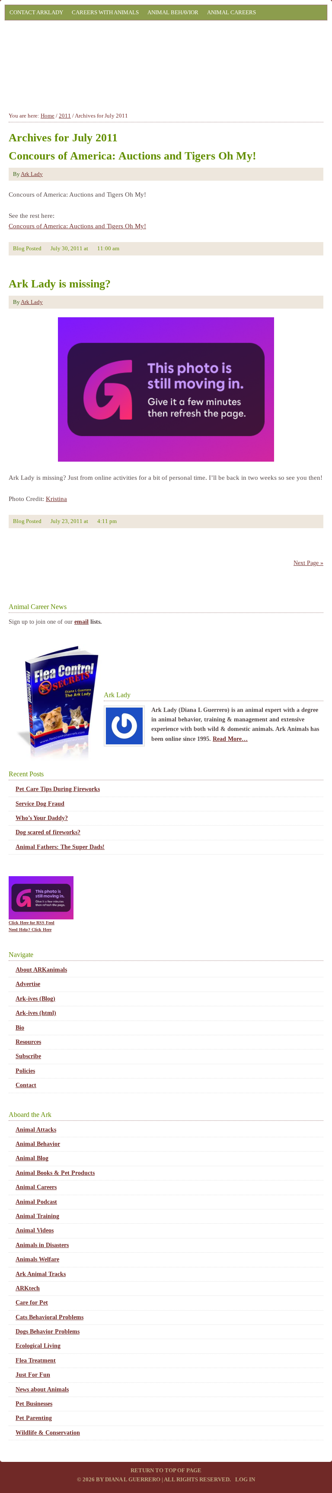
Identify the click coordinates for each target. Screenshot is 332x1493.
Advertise (28, 984)
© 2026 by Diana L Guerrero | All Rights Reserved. (154, 1479)
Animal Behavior (172, 12)
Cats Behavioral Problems (49, 1317)
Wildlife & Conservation (48, 1432)
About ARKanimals (41, 970)
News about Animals (42, 1389)
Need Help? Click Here (30, 929)
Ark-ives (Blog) (35, 998)
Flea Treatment (36, 1360)
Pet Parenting (34, 1418)
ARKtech (28, 1288)
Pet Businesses (34, 1403)
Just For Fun (33, 1375)
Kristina (56, 498)
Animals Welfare (37, 1259)
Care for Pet (32, 1302)
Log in (245, 1479)
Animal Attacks (36, 1129)
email (81, 622)
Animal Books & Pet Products (55, 1173)
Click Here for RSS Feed (31, 922)
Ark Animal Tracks (41, 1274)
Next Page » (308, 563)
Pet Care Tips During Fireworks (58, 789)
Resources (28, 1042)
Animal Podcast (36, 1202)
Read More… (230, 739)
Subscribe (28, 1056)
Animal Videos (35, 1230)
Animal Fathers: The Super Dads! (60, 847)
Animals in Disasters (42, 1245)
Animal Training (37, 1216)
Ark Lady (32, 174)
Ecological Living (38, 1346)
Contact (26, 1085)
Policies (25, 1071)
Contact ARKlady (36, 12)
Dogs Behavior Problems (48, 1331)
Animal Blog (32, 1158)
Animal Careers (231, 12)
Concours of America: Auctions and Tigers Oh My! (132, 156)
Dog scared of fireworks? (48, 832)
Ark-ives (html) (36, 1013)
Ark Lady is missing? (60, 284)
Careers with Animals (105, 12)
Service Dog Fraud (40, 804)
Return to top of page (166, 1470)
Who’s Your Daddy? (42, 818)
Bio (20, 1027)
